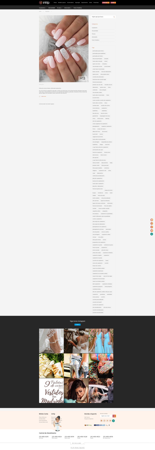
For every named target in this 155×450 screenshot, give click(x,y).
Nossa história (54, 417)
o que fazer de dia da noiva (99, 160)
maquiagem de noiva (105, 116)
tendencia (100, 193)
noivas (104, 240)
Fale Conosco (87, 417)
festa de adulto (108, 206)
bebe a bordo (96, 72)
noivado (106, 59)
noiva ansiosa (96, 297)
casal (94, 173)
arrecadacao (96, 214)
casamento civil (102, 171)
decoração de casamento (99, 221)
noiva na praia (96, 250)
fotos (94, 129)
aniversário (108, 229)
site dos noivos (107, 307)
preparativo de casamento (99, 242)
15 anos (59, 8)
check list (107, 145)
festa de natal (101, 195)
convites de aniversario (98, 77)
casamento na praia (97, 245)
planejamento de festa (98, 229)
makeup (107, 118)
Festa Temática (78, 8)
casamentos (104, 247)
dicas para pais (105, 165)
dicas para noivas (97, 240)
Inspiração (77, 3)
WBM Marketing (82, 448)
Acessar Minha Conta (43, 422)
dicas (106, 103)
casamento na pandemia (106, 214)
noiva (94, 118)
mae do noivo (104, 113)
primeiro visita (96, 165)
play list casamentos (97, 178)
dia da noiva (100, 118)
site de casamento (97, 121)
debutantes (100, 173)
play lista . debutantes (98, 186)
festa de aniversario (97, 82)
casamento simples (97, 255)
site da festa (96, 201)
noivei (105, 61)
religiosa (95, 171)
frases (107, 260)
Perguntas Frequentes (88, 418)
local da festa (96, 98)
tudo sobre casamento (98, 184)
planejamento (96, 126)
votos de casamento (97, 263)
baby (111, 163)
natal (111, 193)
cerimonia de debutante (98, 176)
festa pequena (108, 286)
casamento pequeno (98, 286)
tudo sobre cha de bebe (98, 95)
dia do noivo (104, 155)
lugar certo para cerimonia (99, 203)
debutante (95, 87)
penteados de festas (98, 56)
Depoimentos (84, 3)
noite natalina (96, 198)
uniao (109, 171)
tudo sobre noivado (97, 61)
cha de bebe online (97, 92)
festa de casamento (97, 152)
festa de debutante (106, 72)
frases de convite (97, 266)
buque (94, 193)
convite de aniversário (98, 313)
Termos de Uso (54, 423)
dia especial (95, 158)
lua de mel (95, 134)
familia (94, 195)
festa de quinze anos (98, 189)
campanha (104, 211)
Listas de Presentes (43, 420)
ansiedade (109, 294)
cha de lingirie (96, 142)
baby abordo (105, 163)
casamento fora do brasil (98, 279)
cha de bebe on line (97, 66)
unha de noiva (104, 250)
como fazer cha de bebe (98, 69)
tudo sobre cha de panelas (99, 139)
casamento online (106, 234)
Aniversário (67, 8)
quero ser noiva (96, 64)
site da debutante (97, 307)
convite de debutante (98, 310)
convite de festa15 (97, 302)
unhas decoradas (97, 253)
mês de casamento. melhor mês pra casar (102, 292)
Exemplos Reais (42, 418)
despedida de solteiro (106, 142)
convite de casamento (98, 260)
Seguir (77, 324)
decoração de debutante (99, 224)
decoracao (104, 131)
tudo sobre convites (97, 103)
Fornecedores (70, 3)
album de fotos (96, 131)
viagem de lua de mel (98, 137)
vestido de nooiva (105, 105)
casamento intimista (107, 253)
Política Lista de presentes (56, 420)
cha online (100, 237)
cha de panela (96, 232)
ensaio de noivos (101, 129)
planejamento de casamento (99, 227)
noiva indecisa (96, 108)
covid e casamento (97, 219)
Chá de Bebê (51, 8)
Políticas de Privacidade (56, 422)
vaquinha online (96, 211)
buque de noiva (108, 190)
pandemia (102, 294)
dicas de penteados (97, 59)
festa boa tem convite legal (99, 79)
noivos (101, 134)
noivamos (104, 64)
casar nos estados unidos (99, 268)
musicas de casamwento (98, 181)
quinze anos (95, 74)
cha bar (94, 237)
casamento (104, 108)
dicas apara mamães (97, 168)
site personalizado (105, 198)
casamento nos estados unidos (100, 273)
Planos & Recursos (42, 417)
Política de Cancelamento (56, 418)
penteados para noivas (98, 51)
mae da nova (96, 113)
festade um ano (108, 85)
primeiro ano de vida (97, 85)
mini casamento (96, 284)
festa (109, 87)
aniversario (109, 203)
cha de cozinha (105, 232)
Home (40, 11)
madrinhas (95, 111)
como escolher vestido (103, 208)
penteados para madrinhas (99, 53)
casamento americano (98, 271)
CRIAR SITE (105, 2)
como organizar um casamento (100, 124)
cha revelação (102, 90)
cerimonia (95, 90)
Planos (55, 3)
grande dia (95, 116)
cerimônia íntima (97, 289)
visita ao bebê (96, 163)
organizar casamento (106, 126)
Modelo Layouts (62, 3)
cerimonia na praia (108, 245)
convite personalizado (98, 300)
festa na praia (96, 247)
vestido (94, 208)
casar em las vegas (97, 276)
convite (106, 263)
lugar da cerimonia (105, 201)
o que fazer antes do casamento (100, 147)
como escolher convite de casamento (102, 100)
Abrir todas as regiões (76, 443)
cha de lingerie (96, 234)
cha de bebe (107, 66)
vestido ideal (96, 105)
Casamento (42, 8)
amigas (101, 145)
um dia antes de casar (98, 150)
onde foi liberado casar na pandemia (101, 216)
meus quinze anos (105, 74)
